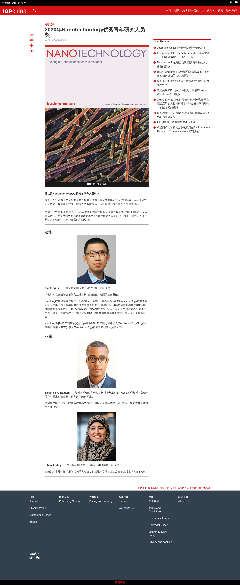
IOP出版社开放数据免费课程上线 (176, 122)
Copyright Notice (158, 525)
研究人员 (179, 10)
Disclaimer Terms (159, 518)
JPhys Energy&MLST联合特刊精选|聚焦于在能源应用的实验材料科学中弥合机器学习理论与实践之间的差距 (183, 103)
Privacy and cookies (160, 542)
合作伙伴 (207, 10)
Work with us (126, 508)
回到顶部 (120, 582)
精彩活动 (50, 24)
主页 (168, 10)
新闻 (220, 10)
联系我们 (231, 10)
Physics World (37, 508)
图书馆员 (193, 10)
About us (183, 501)
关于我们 (154, 501)
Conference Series (40, 515)
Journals (34, 501)
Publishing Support (70, 501)
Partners (123, 501)
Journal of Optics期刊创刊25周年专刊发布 (181, 47)
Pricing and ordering (100, 501)
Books (33, 521)
